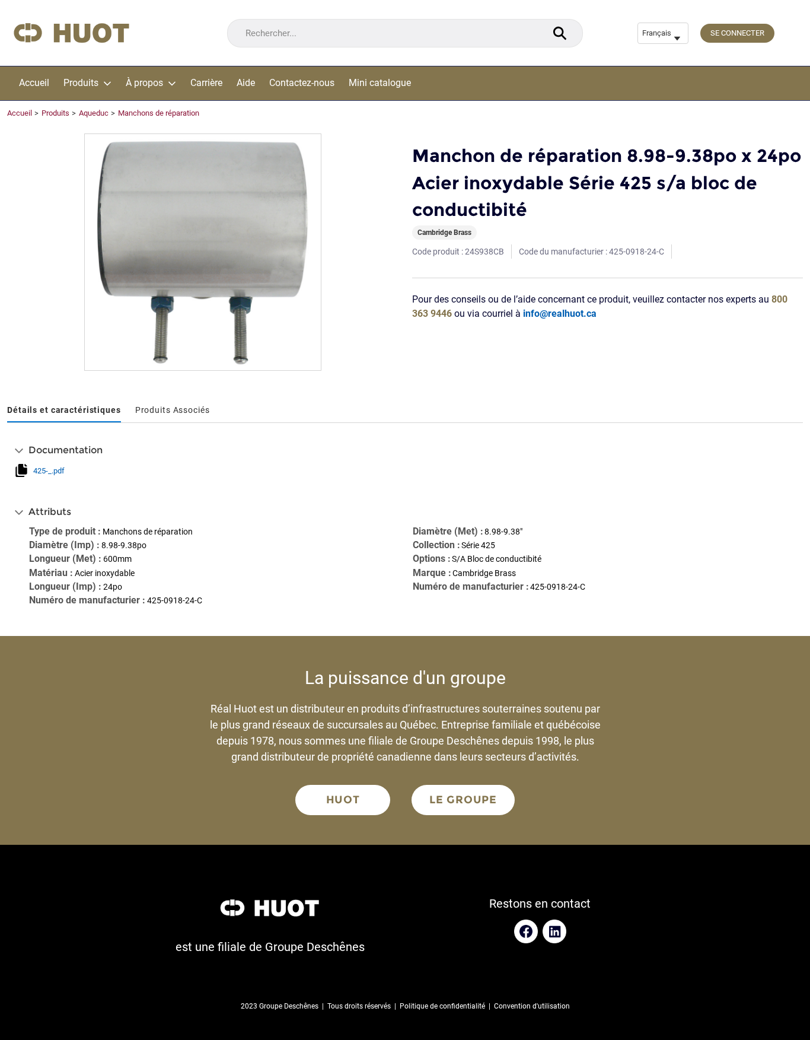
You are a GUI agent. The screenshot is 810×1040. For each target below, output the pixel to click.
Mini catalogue (380, 83)
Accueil (34, 83)
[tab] (64, 410)
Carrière (206, 83)
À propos (144, 83)
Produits (80, 83)
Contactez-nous (301, 83)
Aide (246, 83)
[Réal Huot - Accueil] (71, 33)
